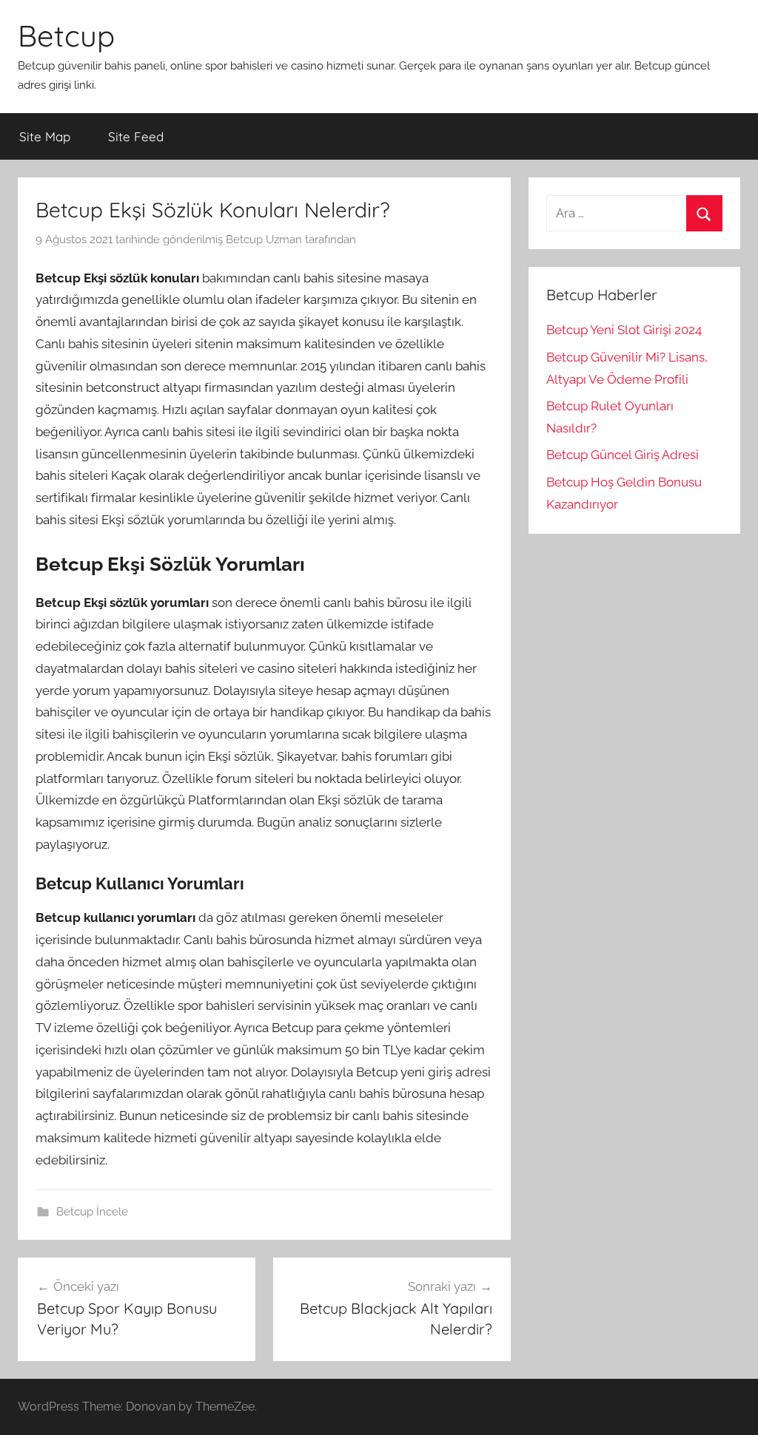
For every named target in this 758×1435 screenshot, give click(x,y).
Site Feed (136, 136)
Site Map (44, 136)
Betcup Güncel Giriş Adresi (622, 454)
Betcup (66, 35)
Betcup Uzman (264, 239)
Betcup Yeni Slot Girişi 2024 (624, 329)
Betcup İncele (92, 1211)
